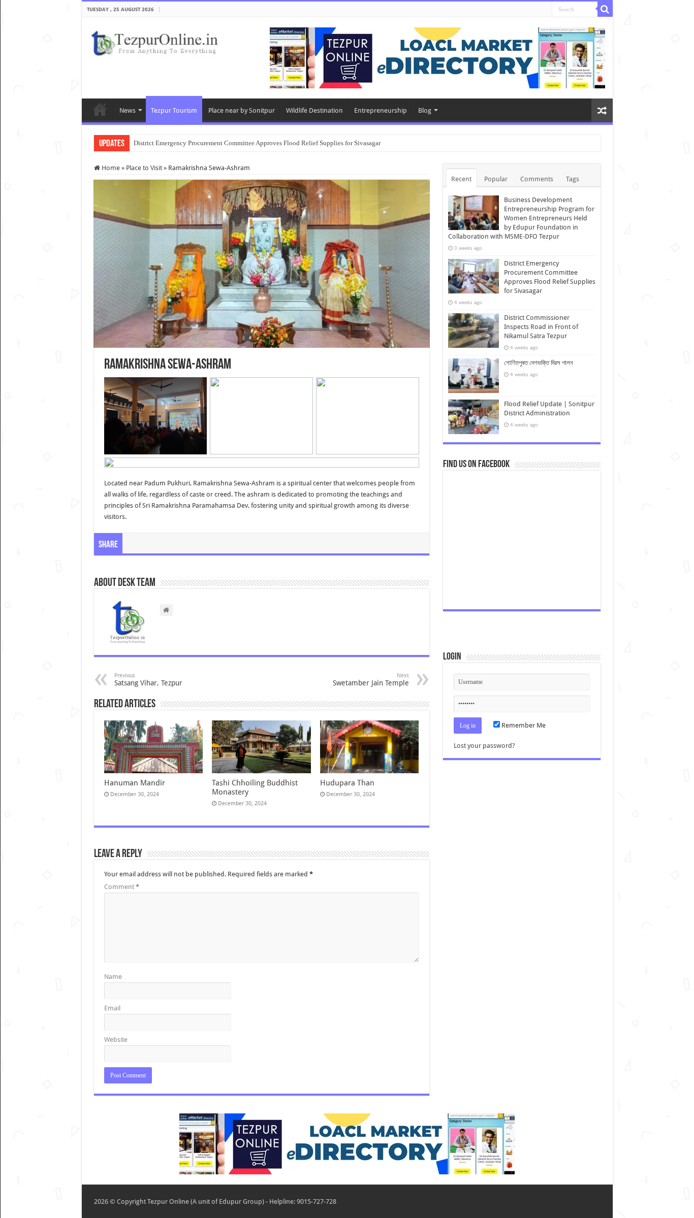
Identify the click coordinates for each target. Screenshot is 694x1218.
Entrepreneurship (380, 110)
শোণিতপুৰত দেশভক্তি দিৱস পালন (538, 363)
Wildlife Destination (314, 110)
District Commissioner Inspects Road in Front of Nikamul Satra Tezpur (541, 327)
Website (116, 1039)
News (127, 110)
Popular (496, 179)
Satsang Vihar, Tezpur (148, 679)
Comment (121, 887)
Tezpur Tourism (174, 110)
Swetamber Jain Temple (371, 679)
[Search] (605, 9)
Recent (461, 179)
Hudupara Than (347, 782)
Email (112, 1008)
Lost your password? (484, 745)
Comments (536, 179)
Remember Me (523, 725)
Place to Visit (144, 168)
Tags (572, 179)
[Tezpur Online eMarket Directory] (437, 57)
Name (113, 976)
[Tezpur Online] (154, 41)
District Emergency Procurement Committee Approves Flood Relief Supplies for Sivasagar (257, 143)
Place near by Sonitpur (241, 110)
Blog (424, 110)
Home (100, 109)
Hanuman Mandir (134, 782)
